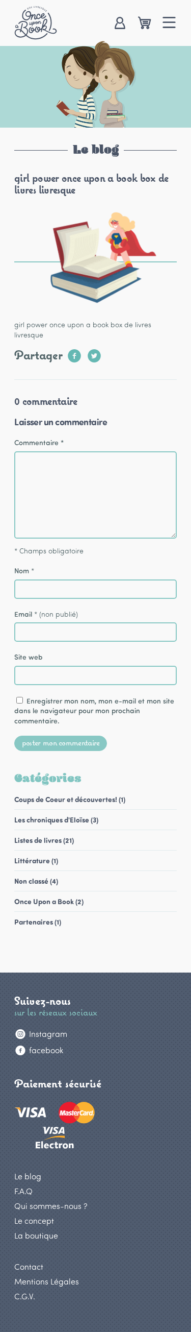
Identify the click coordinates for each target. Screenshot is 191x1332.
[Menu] (169, 23)
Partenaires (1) (37, 922)
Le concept (34, 1220)
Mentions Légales (46, 1281)
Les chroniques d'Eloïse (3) (56, 820)
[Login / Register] (119, 23)
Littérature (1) (36, 860)
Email (23, 614)
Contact (28, 1266)
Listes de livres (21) (44, 840)
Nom (21, 570)
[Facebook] (74, 353)
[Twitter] (94, 353)
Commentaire (39, 442)
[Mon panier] (144, 23)
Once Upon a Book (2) (49, 901)
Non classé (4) (36, 881)
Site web (28, 657)
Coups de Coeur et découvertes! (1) (69, 799)
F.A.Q (23, 1190)
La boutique (36, 1235)
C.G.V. (24, 1296)
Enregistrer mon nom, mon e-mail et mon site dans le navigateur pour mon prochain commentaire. (94, 710)
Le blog (27, 1176)
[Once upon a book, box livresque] (35, 22)
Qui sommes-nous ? (51, 1205)
